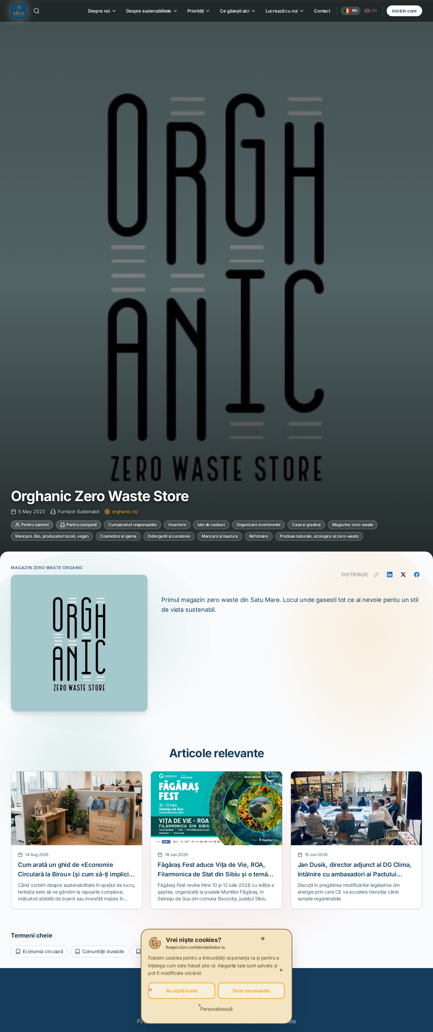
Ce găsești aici (234, 11)
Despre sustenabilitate (148, 11)
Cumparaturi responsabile (132, 524)
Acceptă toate (182, 990)
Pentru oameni (35, 524)
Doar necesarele (251, 990)
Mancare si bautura (220, 536)
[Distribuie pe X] (403, 574)
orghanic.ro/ (125, 511)
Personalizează (216, 1009)
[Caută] (36, 10)
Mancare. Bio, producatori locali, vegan (52, 536)
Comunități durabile (103, 951)
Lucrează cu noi (282, 11)
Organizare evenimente (258, 524)
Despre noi (99, 11)
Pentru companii (81, 524)
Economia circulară (43, 951)
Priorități (195, 11)
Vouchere (177, 524)
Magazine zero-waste (352, 524)
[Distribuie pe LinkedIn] (389, 574)
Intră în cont (404, 11)
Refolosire (258, 536)
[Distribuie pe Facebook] (416, 574)
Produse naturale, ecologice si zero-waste (319, 536)
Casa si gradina (306, 524)
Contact (322, 11)
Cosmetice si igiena (118, 536)
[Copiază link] (376, 574)
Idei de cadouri (211, 524)
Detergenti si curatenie (169, 536)
